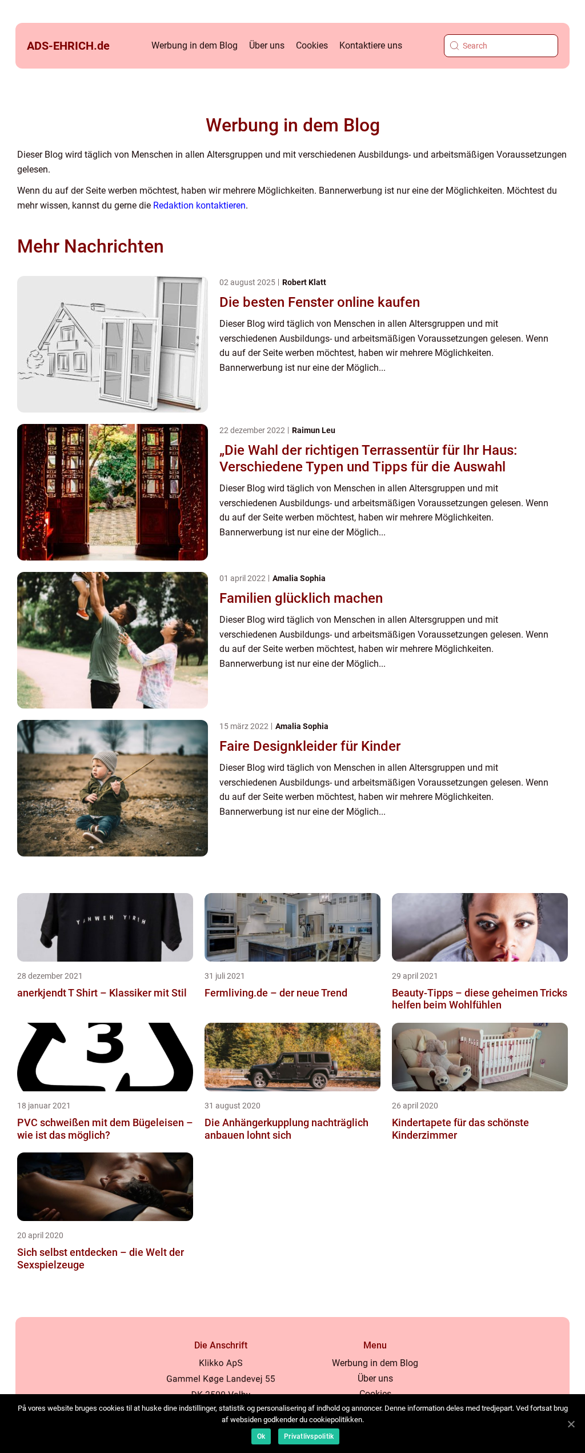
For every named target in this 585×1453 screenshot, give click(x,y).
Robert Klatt (304, 282)
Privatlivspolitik (309, 1436)
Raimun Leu (313, 430)
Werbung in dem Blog (194, 45)
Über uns (267, 45)
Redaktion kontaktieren (199, 205)
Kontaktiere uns (370, 45)
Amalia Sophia (299, 578)
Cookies (312, 45)
